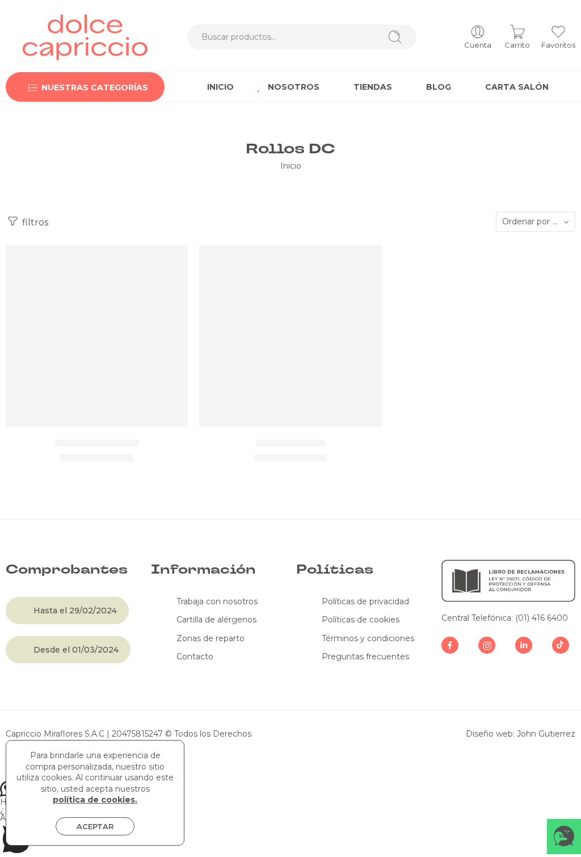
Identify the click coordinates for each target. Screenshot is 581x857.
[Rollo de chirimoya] (97, 336)
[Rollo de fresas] (290, 336)
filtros (34, 222)
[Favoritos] (171, 260)
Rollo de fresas (290, 442)
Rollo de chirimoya (97, 442)
